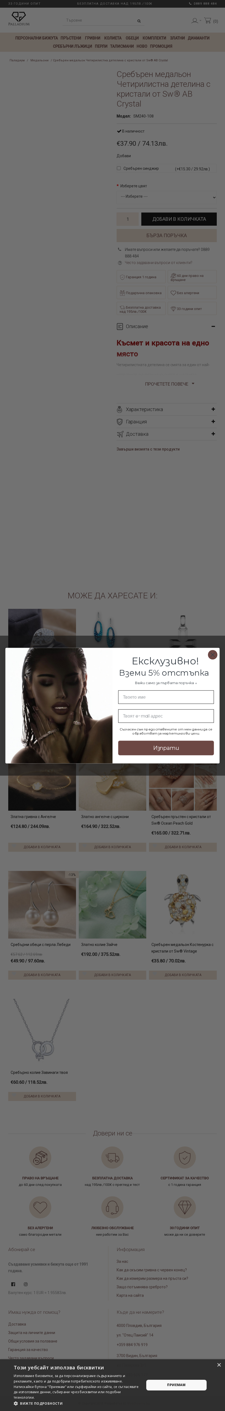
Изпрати (166, 748)
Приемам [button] (176, 1385)
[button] (77, 1403)
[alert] (112, 1385)
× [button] (219, 1365)
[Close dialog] (213, 654)
